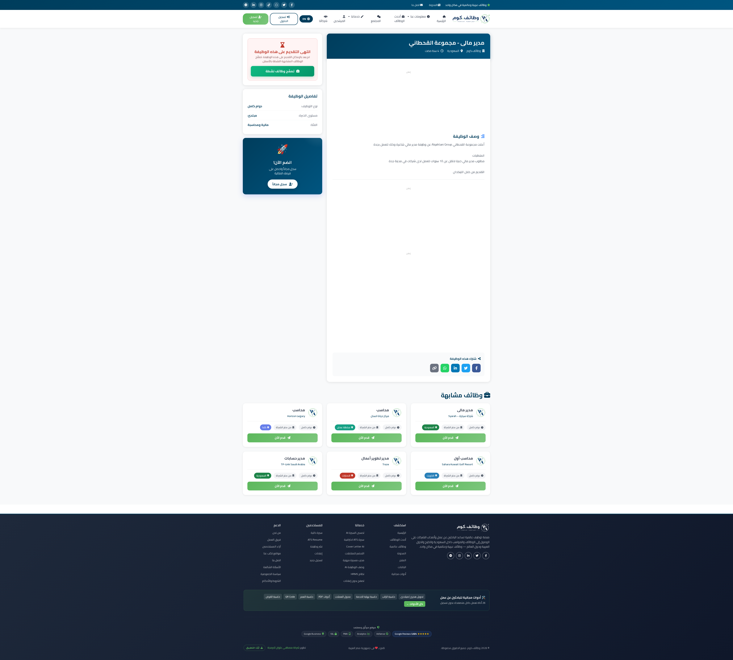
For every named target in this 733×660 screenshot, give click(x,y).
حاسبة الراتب (388, 596)
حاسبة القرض (273, 596)
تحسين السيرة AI (355, 533)
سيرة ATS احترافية (354, 540)
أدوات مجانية (399, 574)
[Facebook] (292, 5)
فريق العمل (274, 540)
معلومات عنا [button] (418, 16)
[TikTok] (269, 5)
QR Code (290, 596)
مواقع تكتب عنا (272, 553)
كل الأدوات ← (414, 603)
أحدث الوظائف (399, 19)
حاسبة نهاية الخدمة (366, 596)
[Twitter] (284, 5)
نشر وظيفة (316, 546)
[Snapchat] (276, 5)
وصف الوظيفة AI (354, 567)
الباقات (402, 567)
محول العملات (343, 596)
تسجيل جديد (254, 19)
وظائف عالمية (398, 546)
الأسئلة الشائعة (272, 567)
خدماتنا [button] (355, 16)
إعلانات (318, 553)
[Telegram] (246, 5)
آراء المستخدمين (271, 546)
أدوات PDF (324, 596)
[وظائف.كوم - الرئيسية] (470, 19)
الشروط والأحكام (271, 581)
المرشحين (339, 21)
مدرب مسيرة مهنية (353, 560)
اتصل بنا (276, 560)
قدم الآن (448, 437)
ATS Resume (315, 540)
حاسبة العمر (306, 596)
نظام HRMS (357, 574)
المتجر (403, 560)
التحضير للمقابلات (354, 553)
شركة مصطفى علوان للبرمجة (283, 647)
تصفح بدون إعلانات (353, 581)
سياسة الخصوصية (271, 574)
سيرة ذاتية (316, 533)
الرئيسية (441, 21)
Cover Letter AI (355, 546)
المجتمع (376, 21)
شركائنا (323, 21)
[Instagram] (261, 5)
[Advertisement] (408, 101)
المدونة (401, 553)
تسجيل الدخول (283, 19)
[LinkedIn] (253, 5)
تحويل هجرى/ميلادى (411, 596)
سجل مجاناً (279, 184)
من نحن (276, 533)
